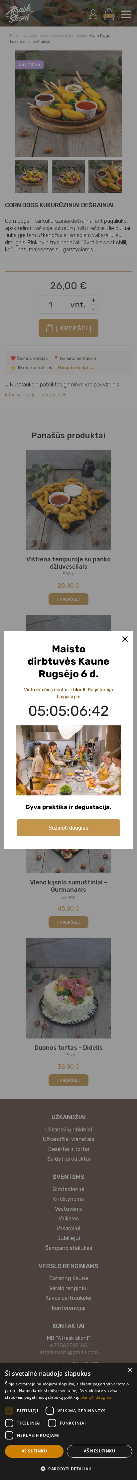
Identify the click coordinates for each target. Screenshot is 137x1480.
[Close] (125, 639)
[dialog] (68, 1421)
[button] (68, 1468)
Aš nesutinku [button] (99, 1451)
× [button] (129, 1370)
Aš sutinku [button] (34, 1451)
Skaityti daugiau (95, 1397)
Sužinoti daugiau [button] (68, 828)
